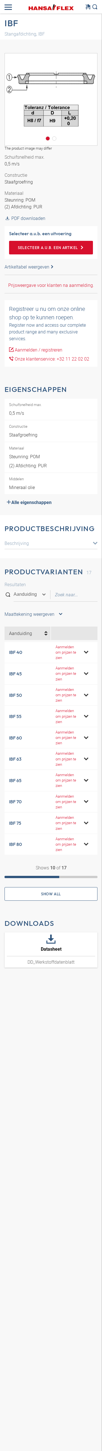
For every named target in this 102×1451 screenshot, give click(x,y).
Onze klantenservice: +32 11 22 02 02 (51, 359)
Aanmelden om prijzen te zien (66, 652)
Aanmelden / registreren (38, 350)
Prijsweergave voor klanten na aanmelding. (51, 285)
